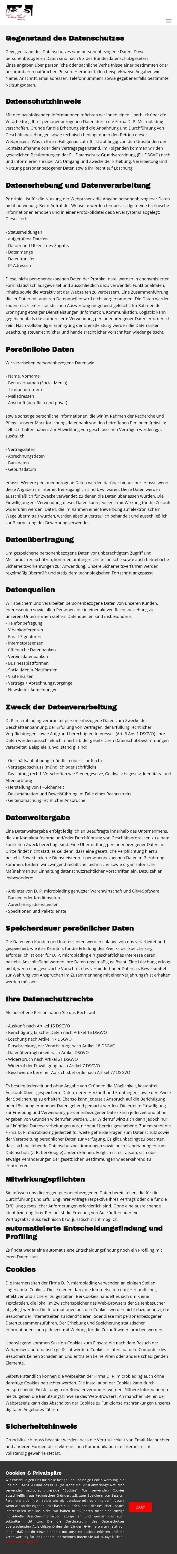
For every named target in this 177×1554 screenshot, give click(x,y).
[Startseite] (19, 13)
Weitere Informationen (23, 1542)
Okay (140, 1507)
